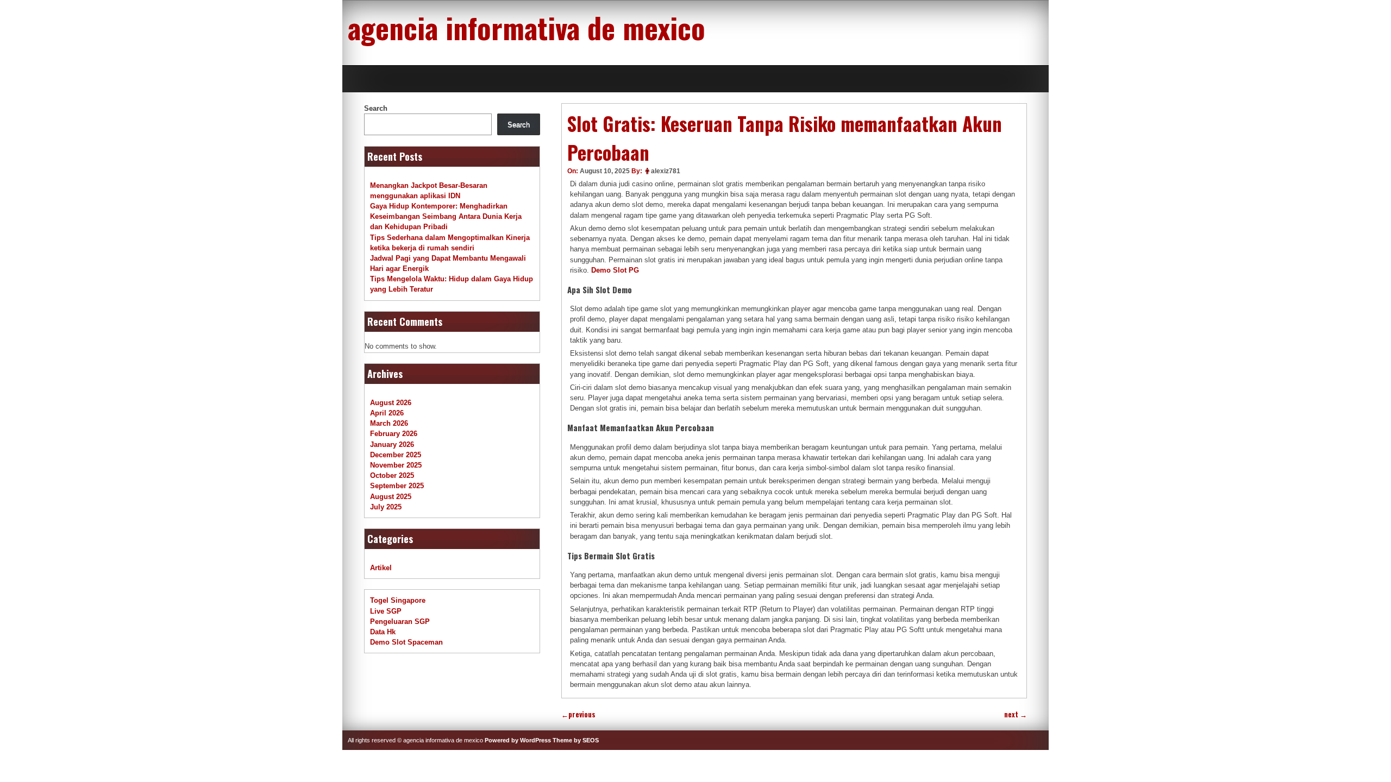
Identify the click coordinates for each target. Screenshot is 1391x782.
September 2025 (397, 486)
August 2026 (390, 403)
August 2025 (390, 497)
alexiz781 (665, 171)
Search (375, 108)
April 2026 (387, 413)
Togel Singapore (397, 600)
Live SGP (386, 611)
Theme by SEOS (576, 740)
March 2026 (389, 423)
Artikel (381, 568)
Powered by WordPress (518, 740)
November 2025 (396, 465)
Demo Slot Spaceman (406, 642)
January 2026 (392, 444)
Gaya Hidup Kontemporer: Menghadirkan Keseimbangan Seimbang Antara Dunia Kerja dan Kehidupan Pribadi (446, 216)
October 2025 (392, 475)
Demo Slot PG (615, 270)
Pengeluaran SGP (400, 621)
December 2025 (395, 455)
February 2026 (393, 434)
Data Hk (383, 632)
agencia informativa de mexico (526, 27)
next (1015, 714)
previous (578, 714)
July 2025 (386, 507)
